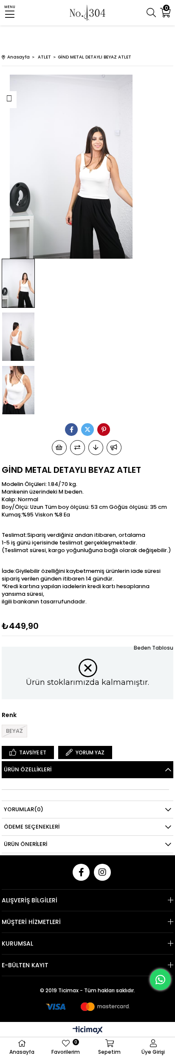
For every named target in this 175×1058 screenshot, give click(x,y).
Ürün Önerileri (25, 844)
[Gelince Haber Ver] (114, 447)
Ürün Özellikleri (27, 769)
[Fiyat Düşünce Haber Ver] (95, 447)
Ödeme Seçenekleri (31, 827)
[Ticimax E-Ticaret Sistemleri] (88, 1030)
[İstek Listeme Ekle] (59, 447)
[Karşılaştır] (77, 447)
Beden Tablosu (153, 647)
